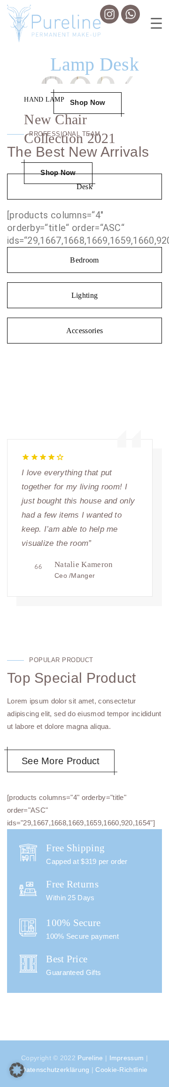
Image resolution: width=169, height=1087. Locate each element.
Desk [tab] (84, 187)
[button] (17, 1070)
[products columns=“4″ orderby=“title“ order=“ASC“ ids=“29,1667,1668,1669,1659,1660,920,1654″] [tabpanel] (84, 227)
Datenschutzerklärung (55, 1069)
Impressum (126, 1058)
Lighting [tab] (84, 295)
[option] (84, 520)
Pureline (90, 1058)
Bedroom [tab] (84, 260)
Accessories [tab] (84, 331)
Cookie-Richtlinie (121, 1069)
